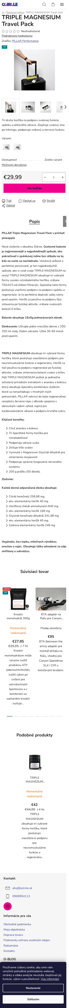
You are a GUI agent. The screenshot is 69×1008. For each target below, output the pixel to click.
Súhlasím (33, 999)
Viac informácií (50, 979)
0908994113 (21, 896)
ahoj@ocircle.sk (22, 888)
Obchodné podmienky (17, 924)
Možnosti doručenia (14, 165)
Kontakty (9, 951)
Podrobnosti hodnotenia (17, 36)
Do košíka (35, 188)
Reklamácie (11, 946)
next (65, 616)
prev (4, 616)
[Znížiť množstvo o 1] (45, 177)
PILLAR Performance (25, 41)
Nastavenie (33, 988)
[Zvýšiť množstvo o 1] (62, 177)
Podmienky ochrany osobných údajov (27, 940)
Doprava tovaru (13, 935)
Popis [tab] (34, 221)
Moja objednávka (14, 930)
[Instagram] (8, 906)
